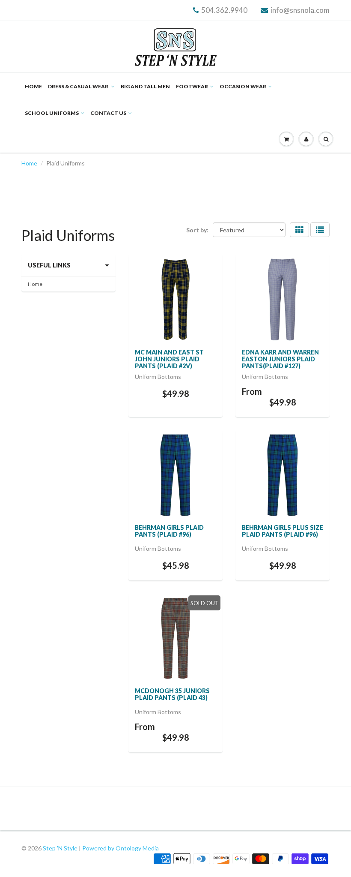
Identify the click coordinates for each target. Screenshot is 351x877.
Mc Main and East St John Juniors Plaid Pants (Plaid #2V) (169, 358)
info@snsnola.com (300, 10)
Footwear (192, 86)
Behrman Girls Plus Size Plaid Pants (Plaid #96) (282, 531)
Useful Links (49, 265)
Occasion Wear (243, 86)
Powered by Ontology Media (120, 848)
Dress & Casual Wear (78, 86)
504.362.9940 (224, 10)
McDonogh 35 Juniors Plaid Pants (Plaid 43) (172, 694)
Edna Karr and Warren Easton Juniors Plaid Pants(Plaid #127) (280, 358)
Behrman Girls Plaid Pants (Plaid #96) (169, 531)
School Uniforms (52, 113)
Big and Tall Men (145, 86)
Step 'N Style (61, 848)
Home (33, 86)
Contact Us (108, 113)
